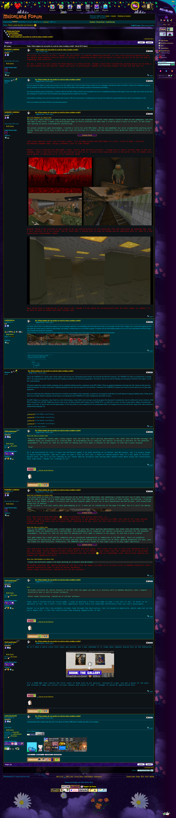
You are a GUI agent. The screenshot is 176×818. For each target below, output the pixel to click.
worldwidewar (9, 320)
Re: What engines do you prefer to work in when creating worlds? (58, 79)
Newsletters (164, 48)
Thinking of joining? (124, 16)
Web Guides (164, 40)
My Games (14, 446)
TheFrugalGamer (10, 431)
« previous (147, 38)
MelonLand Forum (13, 31)
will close (46, 22)
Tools (163, 55)
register (113, 16)
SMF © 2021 (69, 776)
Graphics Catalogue (167, 42)
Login (164, 24)
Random (92, 22)
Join (169, 24)
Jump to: (134, 770)
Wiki (162, 45)
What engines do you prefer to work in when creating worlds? (31, 37)
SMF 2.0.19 (59, 776)
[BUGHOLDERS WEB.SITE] (8, 55)
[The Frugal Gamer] (8, 437)
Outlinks (164, 57)
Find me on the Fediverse (46, 470)
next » (152, 38)
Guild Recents (110, 22)
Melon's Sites (165, 52)
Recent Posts (100, 22)
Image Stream (165, 50)
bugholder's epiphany (11, 49)
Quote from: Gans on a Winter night (37, 435)
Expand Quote (87, 135)
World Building (13, 33)
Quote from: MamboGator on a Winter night (39, 117)
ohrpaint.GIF (31, 423)
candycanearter (17, 734)
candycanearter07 (10, 716)
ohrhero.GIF (31, 420)
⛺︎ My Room (10, 63)
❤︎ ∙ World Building (15, 35)
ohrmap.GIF (31, 417)
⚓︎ (12, 51)
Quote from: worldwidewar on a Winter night (40, 495)
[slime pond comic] (8, 722)
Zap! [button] (173, 64)
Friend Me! (16, 732)
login (107, 16)
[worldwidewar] (8, 326)
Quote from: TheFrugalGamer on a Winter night (40, 559)
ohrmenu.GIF (31, 414)
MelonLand (166, 10)
